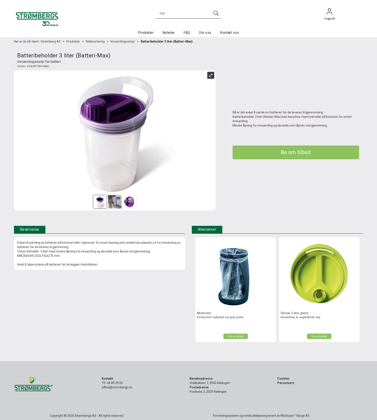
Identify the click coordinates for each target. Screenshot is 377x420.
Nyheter (168, 33)
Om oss (205, 33)
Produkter (146, 33)
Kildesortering (95, 41)
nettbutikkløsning (255, 415)
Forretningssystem (226, 415)
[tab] (29, 229)
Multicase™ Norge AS (295, 415)
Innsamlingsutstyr (122, 41)
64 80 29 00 (115, 383)
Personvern (285, 383)
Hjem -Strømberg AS (46, 41)
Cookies (283, 378)
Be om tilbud (296, 152)
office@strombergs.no (117, 387)
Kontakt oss (229, 33)
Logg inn (329, 12)
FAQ (186, 33)
